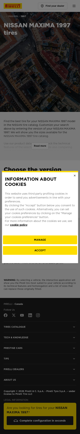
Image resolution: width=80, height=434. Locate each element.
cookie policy (18, 224)
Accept (40, 250)
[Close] (74, 175)
